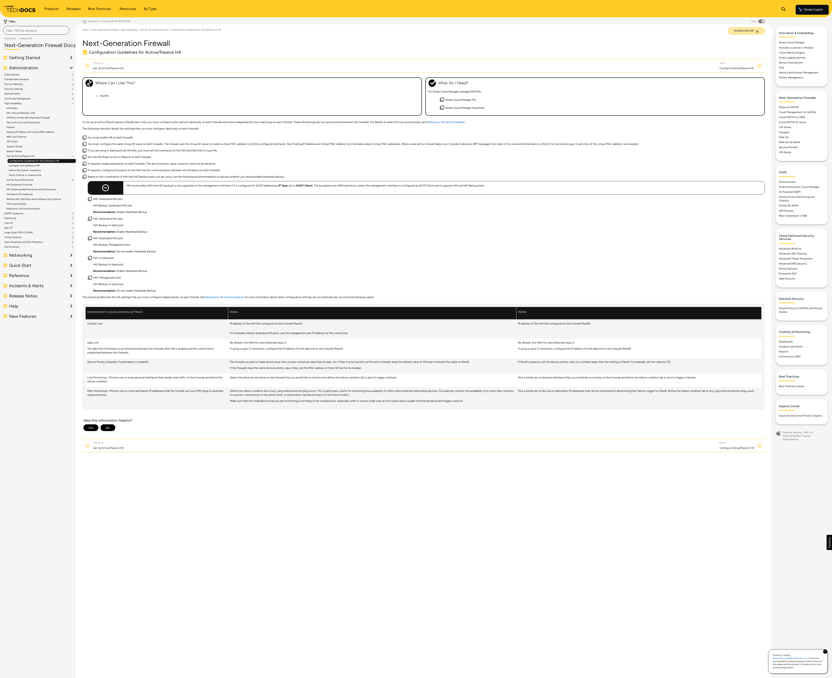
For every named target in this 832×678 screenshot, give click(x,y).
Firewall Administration (16, 79)
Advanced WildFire (790, 248)
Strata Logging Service (792, 57)
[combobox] (36, 30)
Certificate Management (17, 98)
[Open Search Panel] (783, 9)
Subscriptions (11, 74)
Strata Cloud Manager (792, 42)
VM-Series (785, 152)
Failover (10, 127)
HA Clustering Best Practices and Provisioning (30, 189)
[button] (829, 542)
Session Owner (14, 146)
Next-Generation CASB (793, 215)
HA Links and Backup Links (20, 113)
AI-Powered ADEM (790, 191)
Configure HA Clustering (19, 194)
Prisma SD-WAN (788, 205)
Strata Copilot (813, 9)
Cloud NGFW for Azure (792, 122)
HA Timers (12, 141)
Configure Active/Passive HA (24, 165)
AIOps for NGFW (789, 107)
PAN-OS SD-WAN (789, 142)
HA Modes (11, 108)
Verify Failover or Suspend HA (25, 175)
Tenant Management (791, 77)
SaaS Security (787, 278)
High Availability (13, 103)
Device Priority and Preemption (23, 122)
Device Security (788, 268)
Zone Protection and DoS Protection (23, 242)
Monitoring (10, 218)
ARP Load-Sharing (16, 136)
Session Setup (14, 151)
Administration (790, 439)
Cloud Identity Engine (792, 52)
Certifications (11, 247)
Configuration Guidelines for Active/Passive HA (34, 160)
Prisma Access (787, 181)
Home (85, 29)
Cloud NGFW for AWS (792, 117)
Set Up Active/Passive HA (20, 156)
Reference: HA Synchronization (23, 208)
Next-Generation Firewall (104, 29)
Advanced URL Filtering (793, 253)
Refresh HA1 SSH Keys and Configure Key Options (33, 199)
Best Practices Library (791, 386)
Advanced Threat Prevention (796, 258)
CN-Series (785, 127)
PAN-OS (784, 137)
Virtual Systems (12, 237)
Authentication (12, 93)
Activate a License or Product (796, 47)
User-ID (8, 223)
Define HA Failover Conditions (25, 170)
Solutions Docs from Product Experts (800, 415)
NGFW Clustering (13, 213)
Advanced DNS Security (793, 263)
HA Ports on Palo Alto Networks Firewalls (28, 117)
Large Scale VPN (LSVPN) (18, 232)
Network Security (792, 432)
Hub (781, 67)
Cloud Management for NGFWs (797, 112)
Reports (783, 351)
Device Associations (791, 62)
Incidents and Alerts (791, 346)
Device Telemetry (13, 84)
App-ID (8, 228)
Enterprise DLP (787, 273)
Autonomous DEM (789, 356)
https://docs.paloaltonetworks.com (790, 658)
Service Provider (788, 147)
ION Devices (786, 210)
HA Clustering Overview (19, 184)
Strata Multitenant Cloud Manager (799, 186)
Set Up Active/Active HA (19, 180)
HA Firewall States (16, 204)
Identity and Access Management (799, 72)
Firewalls (784, 132)
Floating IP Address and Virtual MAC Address (30, 132)
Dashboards (786, 341)
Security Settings (13, 89)
